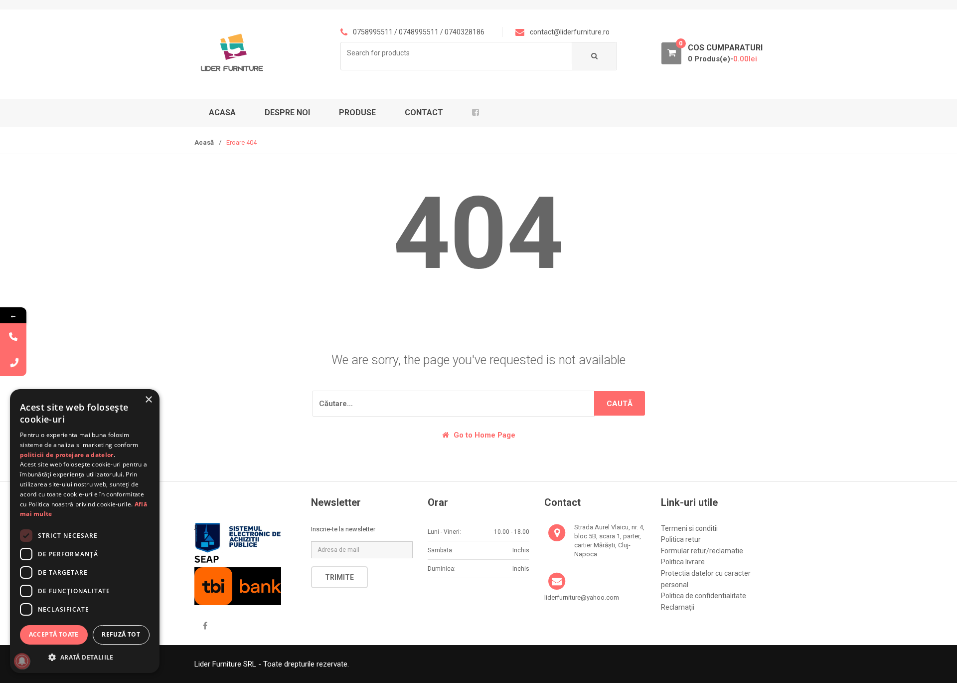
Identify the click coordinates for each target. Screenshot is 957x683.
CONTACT (424, 112)
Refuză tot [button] (121, 634)
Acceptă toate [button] (54, 634)
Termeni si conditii (689, 528)
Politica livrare (683, 562)
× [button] (148, 400)
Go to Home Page (483, 435)
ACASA (222, 112)
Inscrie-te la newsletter (343, 529)
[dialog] (85, 531)
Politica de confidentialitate (703, 596)
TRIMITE (339, 577)
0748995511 (419, 32)
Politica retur (681, 539)
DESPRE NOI (287, 112)
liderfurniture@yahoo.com (581, 597)
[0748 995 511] (13, 336)
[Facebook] (205, 626)
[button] (85, 657)
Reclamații (677, 607)
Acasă (204, 142)
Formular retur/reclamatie (702, 551)
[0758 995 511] (13, 363)
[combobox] (456, 53)
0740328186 (464, 32)
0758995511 (373, 32)
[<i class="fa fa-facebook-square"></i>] (479, 113)
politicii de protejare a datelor (67, 455)
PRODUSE (357, 112)
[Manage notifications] (22, 661)
